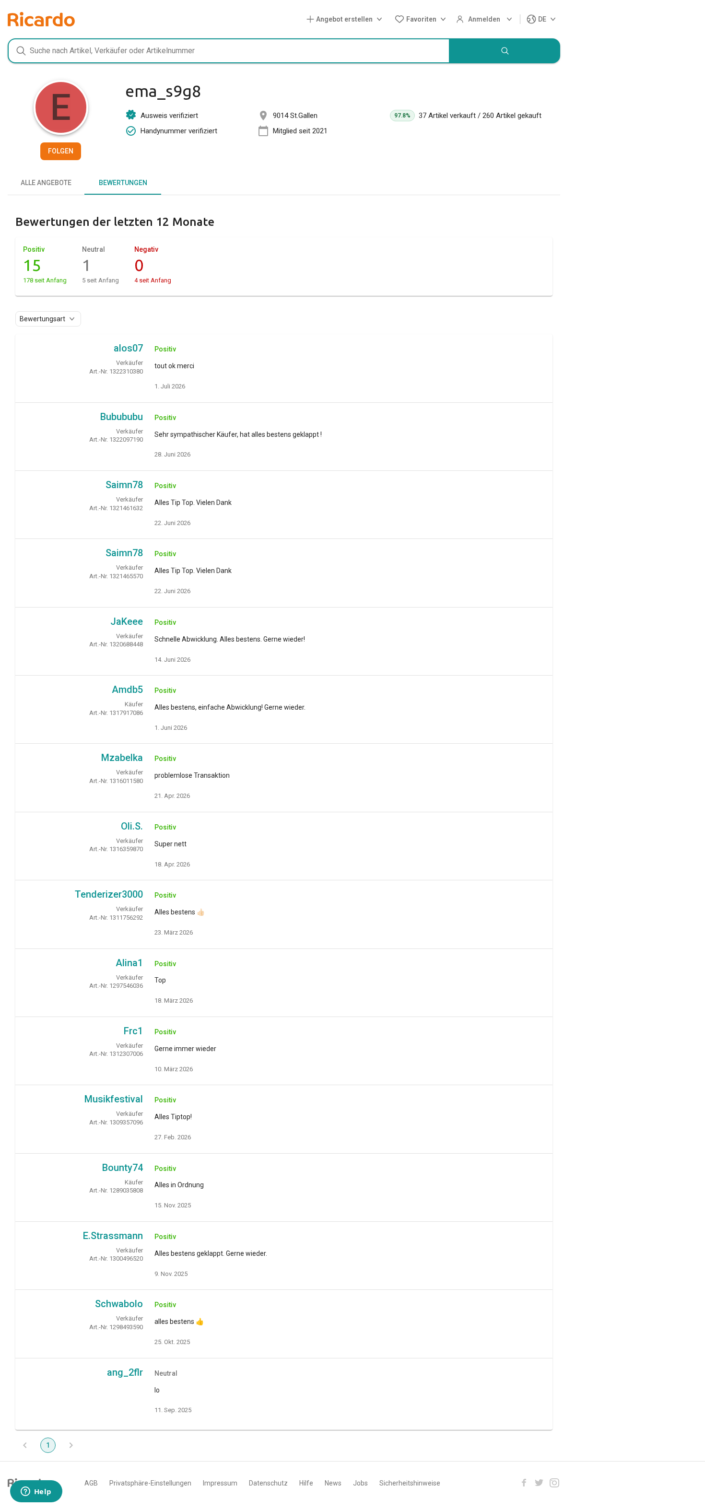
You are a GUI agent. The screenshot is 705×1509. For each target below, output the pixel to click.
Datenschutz (268, 1483)
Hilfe (306, 1483)
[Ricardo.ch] (41, 19)
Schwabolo (119, 1304)
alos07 (128, 348)
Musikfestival (113, 1099)
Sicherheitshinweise (409, 1483)
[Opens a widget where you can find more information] (36, 1492)
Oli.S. (132, 826)
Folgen (60, 151)
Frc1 (133, 1031)
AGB (91, 1483)
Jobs (360, 1483)
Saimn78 (124, 485)
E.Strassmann (113, 1235)
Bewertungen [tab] (123, 183)
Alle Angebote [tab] (46, 183)
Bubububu (121, 416)
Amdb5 (127, 689)
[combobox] (229, 50)
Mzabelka (122, 757)
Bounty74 (122, 1167)
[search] (505, 50)
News (333, 1483)
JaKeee (126, 621)
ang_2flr (125, 1372)
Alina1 (129, 963)
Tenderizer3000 (109, 894)
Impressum (220, 1483)
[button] (346, 19)
